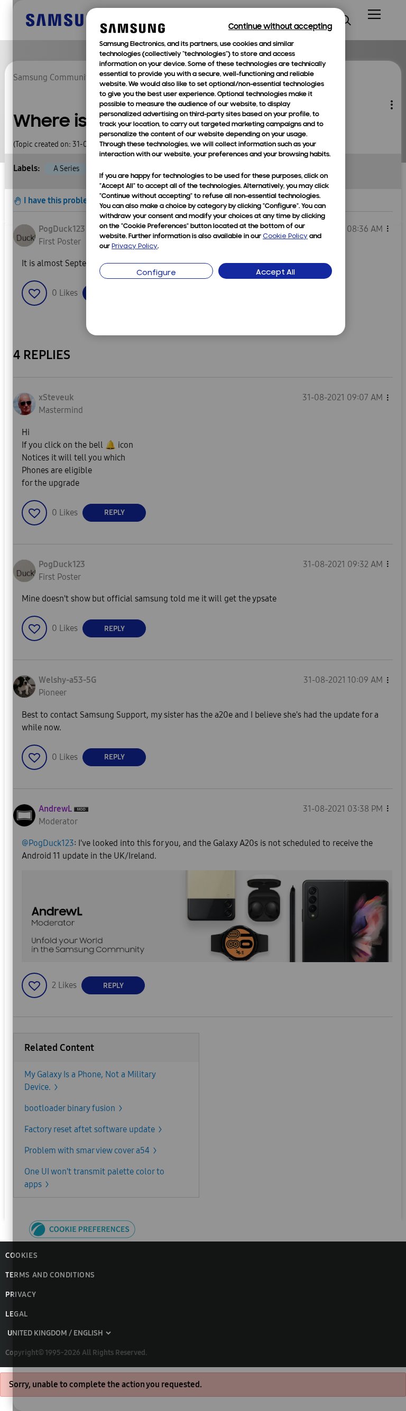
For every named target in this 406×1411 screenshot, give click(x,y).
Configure (156, 273)
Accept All (275, 273)
